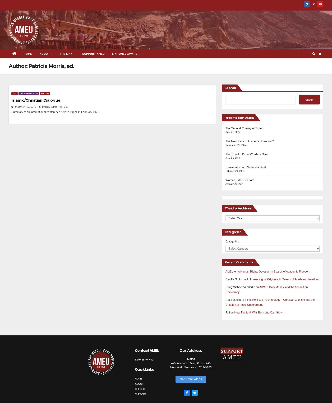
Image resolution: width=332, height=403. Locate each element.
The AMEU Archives (29, 94)
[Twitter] (195, 393)
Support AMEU (93, 53)
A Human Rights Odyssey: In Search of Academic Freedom (274, 271)
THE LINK (140, 389)
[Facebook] (187, 393)
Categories (232, 241)
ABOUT (139, 384)
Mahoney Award (125, 53)
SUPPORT (140, 394)
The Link (45, 94)
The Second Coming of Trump (244, 128)
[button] (313, 53)
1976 (14, 94)
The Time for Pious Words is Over (246, 154)
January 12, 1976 (26, 107)
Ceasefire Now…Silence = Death (246, 167)
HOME (138, 378)
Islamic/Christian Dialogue (35, 100)
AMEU (229, 271)
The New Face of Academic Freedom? (249, 141)
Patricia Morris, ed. (55, 107)
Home (28, 53)
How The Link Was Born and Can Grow (258, 312)
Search (230, 88)
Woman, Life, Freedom (239, 180)
